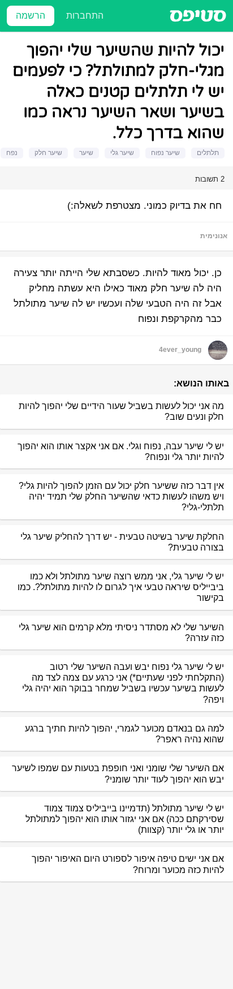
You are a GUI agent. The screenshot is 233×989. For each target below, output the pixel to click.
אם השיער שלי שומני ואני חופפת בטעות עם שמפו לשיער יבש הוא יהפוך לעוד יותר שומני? (118, 773)
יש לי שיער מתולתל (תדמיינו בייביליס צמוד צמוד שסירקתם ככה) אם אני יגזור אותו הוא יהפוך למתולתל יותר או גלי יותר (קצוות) (124, 819)
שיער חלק (48, 153)
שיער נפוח (165, 153)
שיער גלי (122, 153)
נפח (12, 153)
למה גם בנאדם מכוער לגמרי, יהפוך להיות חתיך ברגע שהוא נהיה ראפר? (124, 734)
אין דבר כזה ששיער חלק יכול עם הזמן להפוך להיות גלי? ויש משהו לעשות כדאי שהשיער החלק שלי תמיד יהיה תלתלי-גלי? (121, 496)
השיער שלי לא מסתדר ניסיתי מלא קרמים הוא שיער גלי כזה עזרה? (121, 632)
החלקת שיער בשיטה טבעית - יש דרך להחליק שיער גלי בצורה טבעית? (122, 542)
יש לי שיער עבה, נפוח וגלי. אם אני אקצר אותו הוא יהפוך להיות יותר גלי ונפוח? (121, 451)
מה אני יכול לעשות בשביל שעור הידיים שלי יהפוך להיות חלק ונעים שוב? (121, 411)
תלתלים (208, 153)
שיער (86, 153)
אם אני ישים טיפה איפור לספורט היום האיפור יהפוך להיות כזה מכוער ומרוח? (128, 864)
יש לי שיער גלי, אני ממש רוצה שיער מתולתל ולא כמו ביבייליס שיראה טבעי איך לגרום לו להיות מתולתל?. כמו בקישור (121, 587)
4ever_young (180, 350)
